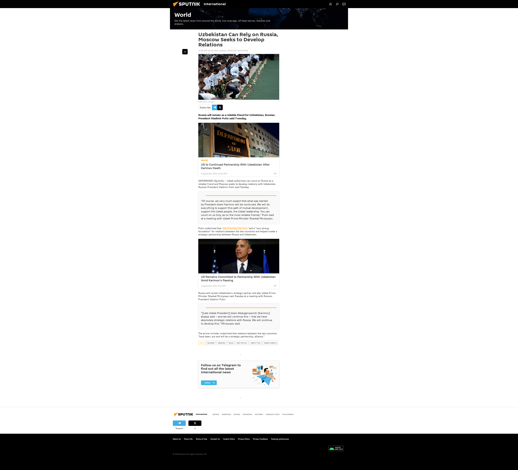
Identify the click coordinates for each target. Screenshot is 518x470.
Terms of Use (201, 439)
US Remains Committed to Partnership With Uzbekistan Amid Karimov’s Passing (238, 278)
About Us (177, 439)
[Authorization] (330, 4)
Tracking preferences (280, 439)
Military (259, 414)
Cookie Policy (229, 439)
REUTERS (203, 102)
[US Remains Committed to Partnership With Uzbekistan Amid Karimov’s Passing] (238, 256)
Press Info (188, 439)
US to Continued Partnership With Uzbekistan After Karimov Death (235, 166)
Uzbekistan (221, 343)
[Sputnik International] (187, 7)
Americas (226, 414)
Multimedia (288, 414)
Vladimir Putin (255, 343)
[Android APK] (336, 449)
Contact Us (215, 439)
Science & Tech (273, 414)
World (204, 160)
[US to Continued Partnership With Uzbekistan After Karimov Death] (238, 140)
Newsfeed (210, 343)
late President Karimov (235, 228)
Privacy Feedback (260, 439)
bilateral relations (270, 343)
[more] (275, 173)
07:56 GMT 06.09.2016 (208, 50)
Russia (231, 343)
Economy (247, 414)
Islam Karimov (242, 343)
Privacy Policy (244, 439)
